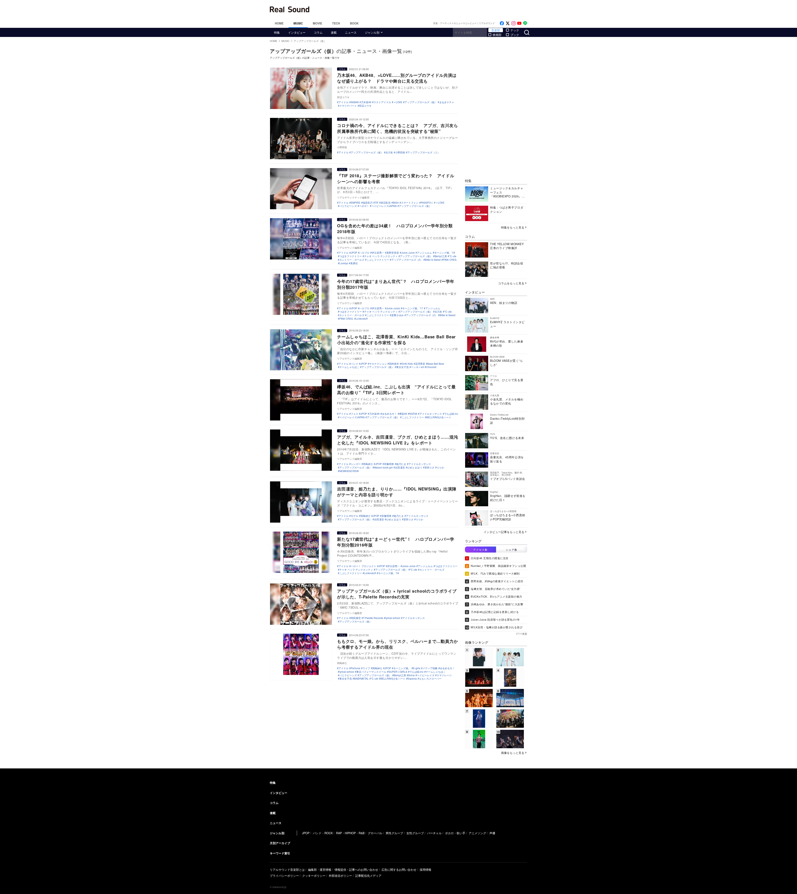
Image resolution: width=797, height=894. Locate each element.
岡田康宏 (356, 618)
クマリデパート (348, 105)
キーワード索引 (280, 853)
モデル (354, 515)
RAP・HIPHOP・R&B (350, 833)
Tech (336, 23)
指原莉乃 (368, 202)
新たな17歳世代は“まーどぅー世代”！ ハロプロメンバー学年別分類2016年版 (395, 542)
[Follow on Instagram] (513, 23)
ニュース (351, 32)
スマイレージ (444, 675)
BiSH (396, 202)
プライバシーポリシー (284, 875)
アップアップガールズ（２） (423, 152)
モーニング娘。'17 (412, 308)
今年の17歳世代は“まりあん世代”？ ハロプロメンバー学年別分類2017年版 (395, 284)
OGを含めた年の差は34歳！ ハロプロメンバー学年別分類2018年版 (394, 228)
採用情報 (425, 869)
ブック (514, 35)
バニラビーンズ (348, 206)
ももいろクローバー (430, 678)
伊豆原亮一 (378, 252)
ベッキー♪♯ (417, 367)
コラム (318, 32)
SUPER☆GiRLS (398, 671)
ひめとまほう (414, 467)
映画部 (497, 35)
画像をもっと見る (512, 753)
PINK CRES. (450, 259)
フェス (354, 413)
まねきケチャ (446, 102)
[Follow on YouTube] (519, 23)
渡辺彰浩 (386, 202)
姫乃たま (401, 464)
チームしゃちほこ (349, 367)
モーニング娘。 (402, 668)
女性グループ (415, 833)
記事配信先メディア (368, 875)
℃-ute (452, 256)
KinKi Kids (407, 363)
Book (354, 23)
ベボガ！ (364, 206)
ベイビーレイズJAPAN (384, 206)
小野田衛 (400, 152)
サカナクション (378, 363)
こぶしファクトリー (378, 259)
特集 (277, 32)
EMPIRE (355, 202)
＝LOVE (397, 102)
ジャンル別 (372, 32)
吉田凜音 (400, 467)
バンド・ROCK (323, 833)
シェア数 (511, 549)
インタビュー (297, 32)
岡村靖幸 (394, 363)
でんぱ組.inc (451, 413)
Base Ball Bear (435, 363)
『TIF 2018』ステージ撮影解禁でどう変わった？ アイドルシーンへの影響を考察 (395, 178)
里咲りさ (429, 467)
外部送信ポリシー (340, 875)
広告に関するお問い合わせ (398, 869)
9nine (411, 675)
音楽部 (495, 30)
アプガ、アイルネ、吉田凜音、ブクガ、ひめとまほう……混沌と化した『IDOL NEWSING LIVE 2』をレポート (397, 440)
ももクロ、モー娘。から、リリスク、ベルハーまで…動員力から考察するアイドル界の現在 (397, 644)
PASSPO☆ (427, 202)
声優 (492, 833)
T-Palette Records (373, 618)
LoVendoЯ (362, 318)
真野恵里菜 (392, 252)
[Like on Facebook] (502, 23)
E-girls (416, 668)
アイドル (343, 102)
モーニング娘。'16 (388, 573)
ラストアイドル (382, 102)
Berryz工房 (441, 256)
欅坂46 (403, 413)
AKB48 (355, 102)
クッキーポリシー (313, 875)
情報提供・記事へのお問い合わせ (356, 869)
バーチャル (434, 833)
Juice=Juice (408, 252)
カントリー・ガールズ (351, 259)
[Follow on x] (508, 23)
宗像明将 (389, 464)
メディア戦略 (430, 668)
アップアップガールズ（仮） (421, 102)
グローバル (375, 833)
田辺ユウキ (365, 105)
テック (514, 30)
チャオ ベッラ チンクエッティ (381, 256)
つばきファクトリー (350, 256)
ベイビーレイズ (425, 675)
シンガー (356, 464)
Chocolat (431, 367)
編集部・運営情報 (319, 869)
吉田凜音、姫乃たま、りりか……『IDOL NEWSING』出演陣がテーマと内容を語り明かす (396, 492)
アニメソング (477, 833)
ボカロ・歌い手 (455, 833)
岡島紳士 (368, 464)
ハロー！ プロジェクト (363, 566)
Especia (412, 678)
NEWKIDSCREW (349, 471)
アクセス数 (480, 549)
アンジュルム (424, 252)
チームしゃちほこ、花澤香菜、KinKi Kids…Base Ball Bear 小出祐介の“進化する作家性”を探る (396, 339)
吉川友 (389, 152)
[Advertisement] (426, 9)
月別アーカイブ (280, 843)
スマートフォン (409, 202)
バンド (354, 363)
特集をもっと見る (512, 227)
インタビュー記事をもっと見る (504, 532)
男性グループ (394, 833)
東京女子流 (402, 367)
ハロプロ (364, 252)
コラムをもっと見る (511, 283)
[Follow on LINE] (525, 23)
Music (298, 23)
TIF (376, 202)
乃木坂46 (366, 102)
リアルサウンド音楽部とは (287, 869)
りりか (440, 467)
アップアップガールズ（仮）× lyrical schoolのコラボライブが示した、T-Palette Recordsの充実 (397, 594)
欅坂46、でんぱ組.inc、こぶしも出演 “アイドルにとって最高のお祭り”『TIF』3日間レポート (396, 389)
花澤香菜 (420, 363)
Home (279, 23)
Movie (317, 23)
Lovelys (343, 263)
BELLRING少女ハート (438, 417)
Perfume (355, 668)
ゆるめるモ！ (389, 413)
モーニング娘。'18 (444, 252)
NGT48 (413, 413)
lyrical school (392, 618)
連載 (334, 32)
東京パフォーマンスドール (371, 671)
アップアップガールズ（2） (407, 259)
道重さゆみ (397, 315)
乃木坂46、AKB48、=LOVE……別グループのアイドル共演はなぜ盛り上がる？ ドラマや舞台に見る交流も (397, 78)
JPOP (354, 252)
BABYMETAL (361, 678)
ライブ (366, 668)
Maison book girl (383, 467)
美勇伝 (354, 263)
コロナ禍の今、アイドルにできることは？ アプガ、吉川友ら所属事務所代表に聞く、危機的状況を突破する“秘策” (397, 128)
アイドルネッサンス (430, 413)
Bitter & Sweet (433, 259)
